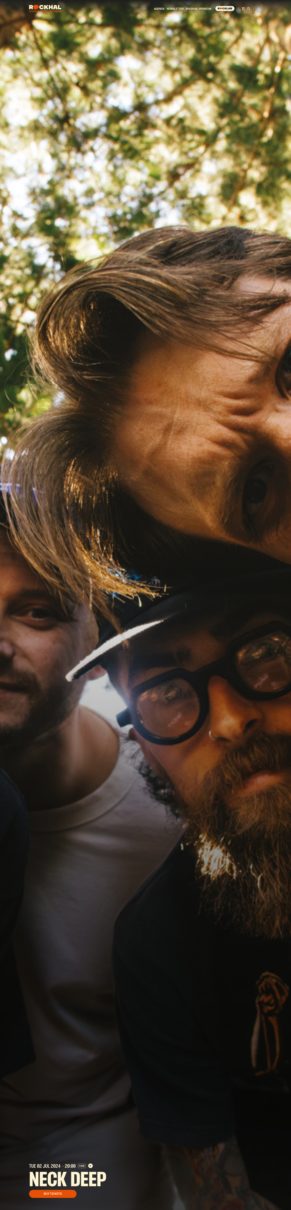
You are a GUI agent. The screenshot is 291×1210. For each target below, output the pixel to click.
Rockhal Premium (198, 9)
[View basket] (243, 9)
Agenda (159, 9)
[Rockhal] (45, 9)
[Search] (248, 9)
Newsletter (175, 9)
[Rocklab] (225, 9)
